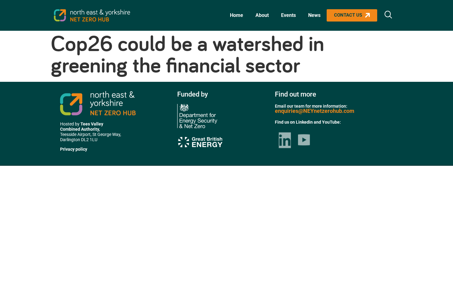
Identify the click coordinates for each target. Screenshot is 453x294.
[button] (388, 15)
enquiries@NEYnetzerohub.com (314, 111)
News (314, 15)
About (262, 15)
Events (288, 15)
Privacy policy (73, 149)
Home (236, 15)
